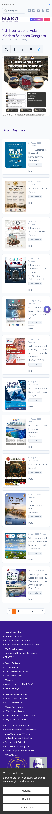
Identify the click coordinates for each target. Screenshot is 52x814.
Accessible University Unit (17, 746)
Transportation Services (16, 694)
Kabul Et (26, 791)
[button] (13, 11)
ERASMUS (9, 657)
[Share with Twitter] (6, 49)
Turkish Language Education (18, 738)
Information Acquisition (16, 698)
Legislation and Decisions (17, 719)
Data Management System (17, 733)
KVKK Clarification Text (15, 711)
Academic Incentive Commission (20, 729)
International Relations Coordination (21, 653)
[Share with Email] (31, 49)
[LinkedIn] (48, 10)
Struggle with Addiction (16, 742)
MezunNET (10, 680)
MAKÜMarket (11, 754)
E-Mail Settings (12, 688)
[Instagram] (38, 10)
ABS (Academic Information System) (22, 644)
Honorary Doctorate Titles (17, 725)
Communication (12, 667)
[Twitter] (34, 10)
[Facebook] (43, 10)
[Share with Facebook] (15, 49)
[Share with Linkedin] (23, 49)
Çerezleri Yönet (26, 807)
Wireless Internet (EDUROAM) (19, 684)
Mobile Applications (14, 707)
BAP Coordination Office (16, 671)
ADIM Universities (13, 702)
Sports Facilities (12, 663)
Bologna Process (13, 675)
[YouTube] (29, 10)
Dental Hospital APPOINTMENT (19, 750)
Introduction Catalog (14, 636)
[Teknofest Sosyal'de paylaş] (39, 49)
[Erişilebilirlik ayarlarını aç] (47, 309)
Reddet (26, 799)
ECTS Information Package (17, 640)
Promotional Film (13, 632)
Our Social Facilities (14, 649)
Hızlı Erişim (6, 5)
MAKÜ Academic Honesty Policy (20, 715)
